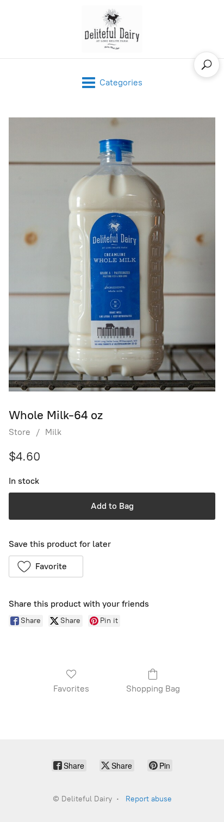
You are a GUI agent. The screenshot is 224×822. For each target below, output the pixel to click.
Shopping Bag (153, 688)
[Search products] (206, 64)
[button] (46, 566)
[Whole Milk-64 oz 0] (112, 254)
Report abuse (149, 799)
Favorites (71, 688)
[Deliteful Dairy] (112, 29)
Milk (53, 432)
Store (19, 432)
